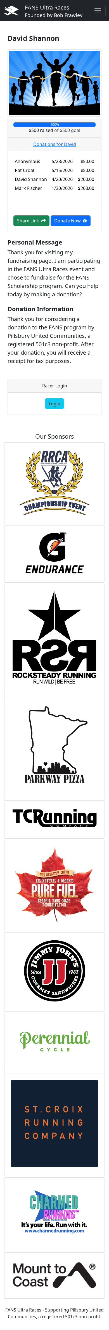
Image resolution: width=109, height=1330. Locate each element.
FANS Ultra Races (53, 11)
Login (54, 404)
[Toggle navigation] (98, 10)
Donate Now (68, 221)
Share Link (29, 221)
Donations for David (54, 144)
